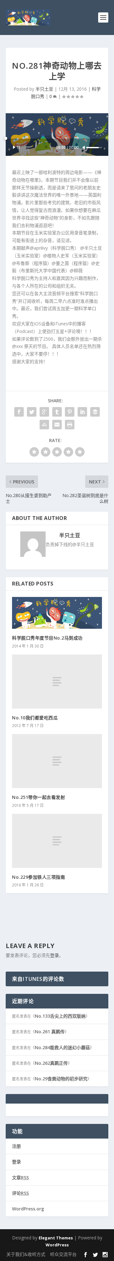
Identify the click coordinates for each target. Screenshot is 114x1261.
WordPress (57, 1245)
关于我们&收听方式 (25, 1254)
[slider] (94, 147)
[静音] (84, 147)
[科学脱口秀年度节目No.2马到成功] (57, 613)
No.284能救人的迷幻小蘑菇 (62, 1047)
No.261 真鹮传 (50, 1032)
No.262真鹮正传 (51, 1063)
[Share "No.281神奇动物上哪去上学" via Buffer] (95, 411)
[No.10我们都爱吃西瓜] (57, 682)
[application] (57, 147)
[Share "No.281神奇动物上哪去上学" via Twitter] (31, 411)
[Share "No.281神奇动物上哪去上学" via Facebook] (19, 411)
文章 (20, 1177)
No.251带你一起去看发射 (38, 797)
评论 (20, 1193)
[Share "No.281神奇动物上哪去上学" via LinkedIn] (82, 411)
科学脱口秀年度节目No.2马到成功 (47, 638)
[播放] (16, 147)
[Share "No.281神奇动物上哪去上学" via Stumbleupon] (44, 424)
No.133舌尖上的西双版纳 (60, 1016)
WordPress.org (28, 1209)
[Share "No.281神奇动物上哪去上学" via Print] (69, 424)
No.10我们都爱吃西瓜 (35, 718)
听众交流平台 (63, 1254)
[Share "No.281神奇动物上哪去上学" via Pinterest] (69, 411)
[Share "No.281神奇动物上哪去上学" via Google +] (44, 411)
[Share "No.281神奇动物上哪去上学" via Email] (57, 424)
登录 (54, 955)
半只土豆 (44, 89)
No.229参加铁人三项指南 (38, 877)
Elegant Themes (56, 1238)
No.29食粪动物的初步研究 (61, 1079)
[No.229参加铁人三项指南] (57, 841)
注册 (16, 1146)
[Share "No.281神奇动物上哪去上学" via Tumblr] (57, 411)
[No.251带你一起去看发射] (57, 761)
